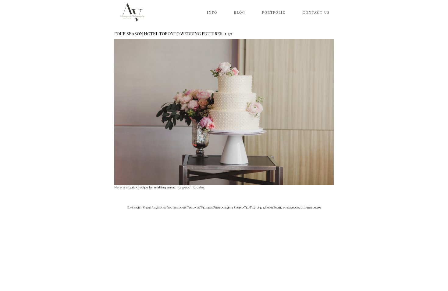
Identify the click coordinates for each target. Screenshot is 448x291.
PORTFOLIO (274, 12)
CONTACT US (316, 12)
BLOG (239, 12)
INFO (212, 12)
